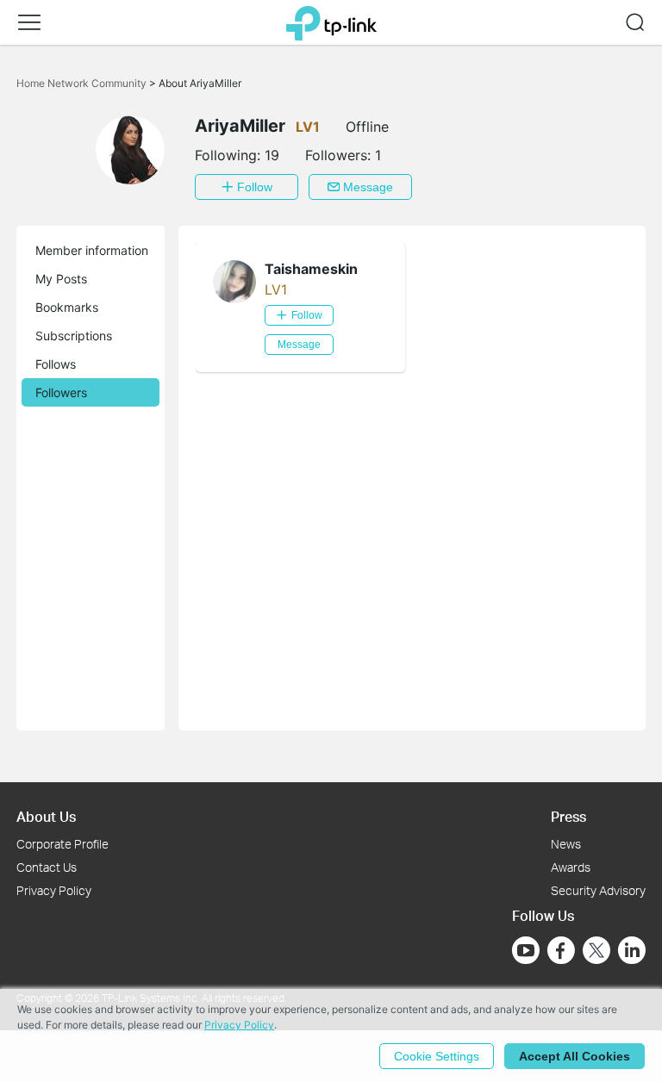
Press (568, 816)
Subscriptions (73, 335)
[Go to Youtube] (526, 950)
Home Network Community (82, 83)
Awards (570, 867)
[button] (29, 22)
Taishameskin (311, 268)
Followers (61, 392)
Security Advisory (598, 890)
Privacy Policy (53, 890)
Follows (55, 364)
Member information (91, 250)
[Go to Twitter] (596, 951)
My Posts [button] (61, 278)
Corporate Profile (62, 843)
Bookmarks (66, 307)
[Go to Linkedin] (632, 950)
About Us (46, 816)
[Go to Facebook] (561, 950)
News (566, 843)
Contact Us (46, 867)
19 (272, 155)
